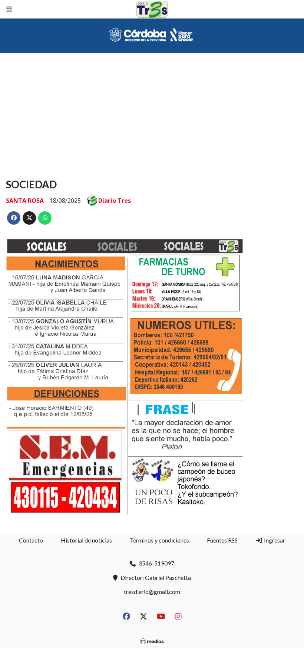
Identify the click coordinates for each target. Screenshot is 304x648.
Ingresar (274, 540)
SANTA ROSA (25, 201)
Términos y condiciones (159, 540)
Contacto (31, 540)
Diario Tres (114, 201)
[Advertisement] (152, 109)
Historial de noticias (86, 540)
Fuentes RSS (222, 540)
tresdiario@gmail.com (152, 591)
